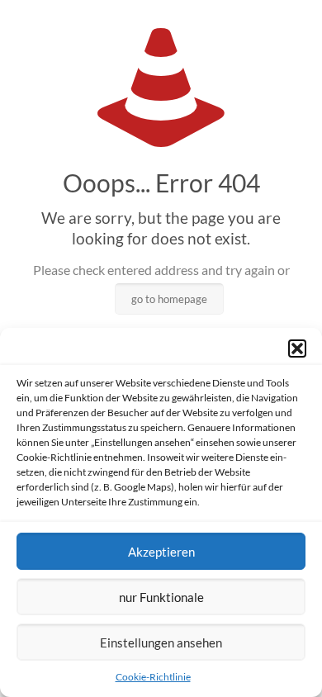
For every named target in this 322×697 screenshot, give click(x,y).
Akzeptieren (161, 551)
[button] (297, 348)
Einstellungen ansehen (161, 642)
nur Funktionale (161, 597)
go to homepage (169, 299)
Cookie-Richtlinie (153, 677)
